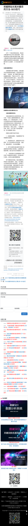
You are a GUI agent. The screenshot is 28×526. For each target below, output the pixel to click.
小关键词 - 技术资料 (16, 388)
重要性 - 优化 (16, 386)
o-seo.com (9, 50)
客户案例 (4, 492)
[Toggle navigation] (25, 2)
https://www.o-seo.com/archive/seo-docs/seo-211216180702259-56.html (12, 219)
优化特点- (15, 360)
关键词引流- (16, 345)
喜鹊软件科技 (9, 204)
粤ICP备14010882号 (14, 507)
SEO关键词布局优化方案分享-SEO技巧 (15, 281)
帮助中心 (23, 492)
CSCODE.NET (17, 496)
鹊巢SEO (11, 29)
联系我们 (14, 494)
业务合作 (10, 492)
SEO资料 (17, 492)
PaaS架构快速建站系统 (15, 207)
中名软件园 (15, 498)
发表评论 (24, 314)
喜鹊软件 (10, 496)
